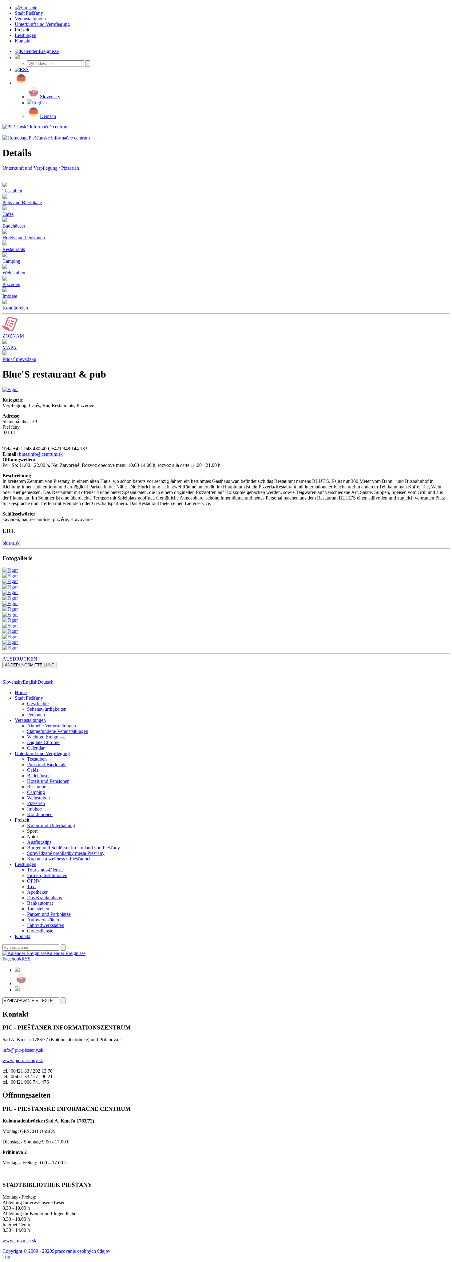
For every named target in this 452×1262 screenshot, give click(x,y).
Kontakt (22, 936)
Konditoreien (40, 814)
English (39, 102)
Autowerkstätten (43, 919)
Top (6, 1256)
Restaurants (38, 786)
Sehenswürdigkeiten (46, 709)
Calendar (36, 747)
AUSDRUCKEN (19, 658)
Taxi (31, 886)
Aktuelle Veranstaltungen (51, 725)
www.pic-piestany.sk (22, 1060)
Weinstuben (38, 797)
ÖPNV (34, 881)
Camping (36, 792)
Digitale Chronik (43, 742)
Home (21, 692)
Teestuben (37, 759)
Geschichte (38, 703)
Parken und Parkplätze (49, 914)
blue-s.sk (11, 543)
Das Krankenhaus (44, 897)
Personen (36, 714)
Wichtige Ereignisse (46, 736)
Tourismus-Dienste (45, 869)
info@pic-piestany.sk (22, 1050)
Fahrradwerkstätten (45, 925)
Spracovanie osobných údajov (81, 1251)
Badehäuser (38, 775)
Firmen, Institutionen (47, 875)
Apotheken (38, 892)
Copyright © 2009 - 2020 (27, 1251)
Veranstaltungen (30, 720)
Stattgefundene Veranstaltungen (57, 731)
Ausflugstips (39, 842)
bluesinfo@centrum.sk (41, 454)
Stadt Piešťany (29, 698)
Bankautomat (40, 903)
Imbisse (34, 808)
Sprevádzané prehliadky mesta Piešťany (66, 853)
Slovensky (50, 96)
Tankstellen (38, 908)
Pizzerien (70, 168)
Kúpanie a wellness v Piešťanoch (59, 858)
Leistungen (25, 864)
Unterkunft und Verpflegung (29, 168)
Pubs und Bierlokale (46, 764)
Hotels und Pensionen (48, 781)
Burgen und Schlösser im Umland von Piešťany (73, 847)
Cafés (32, 770)
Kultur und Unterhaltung (51, 825)
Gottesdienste (40, 930)
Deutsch (48, 116)
